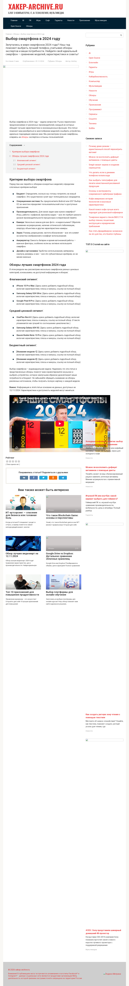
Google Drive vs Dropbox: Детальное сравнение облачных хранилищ (59, 556)
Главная (14, 20)
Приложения (84, 20)
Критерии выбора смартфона (25, 151)
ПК (30, 20)
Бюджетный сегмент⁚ (26, 169)
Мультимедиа (101, 20)
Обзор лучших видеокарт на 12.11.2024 (22, 555)
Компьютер (94, 81)
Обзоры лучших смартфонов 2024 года (30, 156)
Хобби (92, 128)
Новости (70, 20)
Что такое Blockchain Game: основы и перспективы (62, 516)
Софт (48, 20)
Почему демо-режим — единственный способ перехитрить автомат (105, 149)
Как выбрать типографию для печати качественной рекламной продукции (104, 183)
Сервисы (93, 114)
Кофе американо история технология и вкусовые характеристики (101, 201)
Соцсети (93, 119)
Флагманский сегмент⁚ (26, 160)
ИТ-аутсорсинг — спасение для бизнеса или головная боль (21, 515)
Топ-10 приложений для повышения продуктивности (22, 593)
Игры (38, 20)
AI (23, 20)
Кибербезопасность (98, 76)
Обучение (93, 100)
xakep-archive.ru (35, 6)
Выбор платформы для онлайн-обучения (59, 593)
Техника (92, 123)
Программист (95, 109)
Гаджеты (58, 20)
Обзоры (29, 26)
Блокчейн (93, 62)
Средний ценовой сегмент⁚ (28, 164)
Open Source (16, 26)
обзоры (24, 137)
